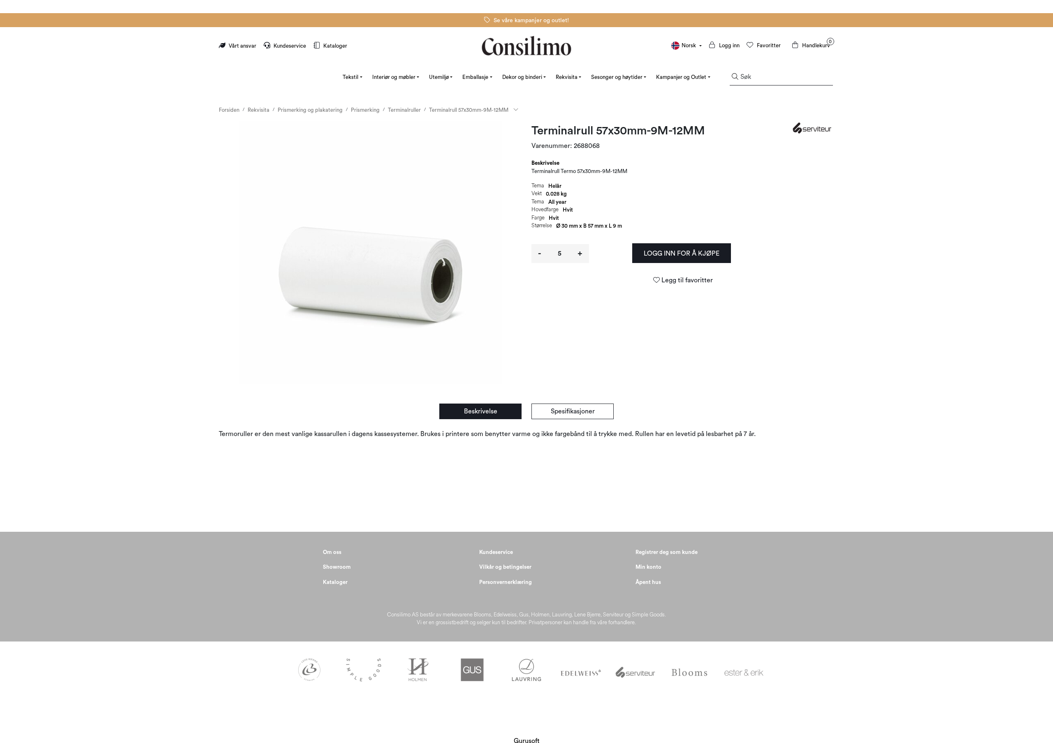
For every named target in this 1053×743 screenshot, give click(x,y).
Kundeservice (289, 45)
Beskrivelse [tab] (545, 163)
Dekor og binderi (522, 77)
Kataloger (334, 45)
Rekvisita (567, 77)
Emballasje (475, 77)
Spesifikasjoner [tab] (573, 411)
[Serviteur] (813, 128)
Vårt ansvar (242, 45)
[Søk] (735, 77)
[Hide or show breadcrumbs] (516, 110)
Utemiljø (439, 77)
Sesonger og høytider (616, 77)
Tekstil (350, 77)
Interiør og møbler (393, 77)
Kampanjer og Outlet (681, 77)
